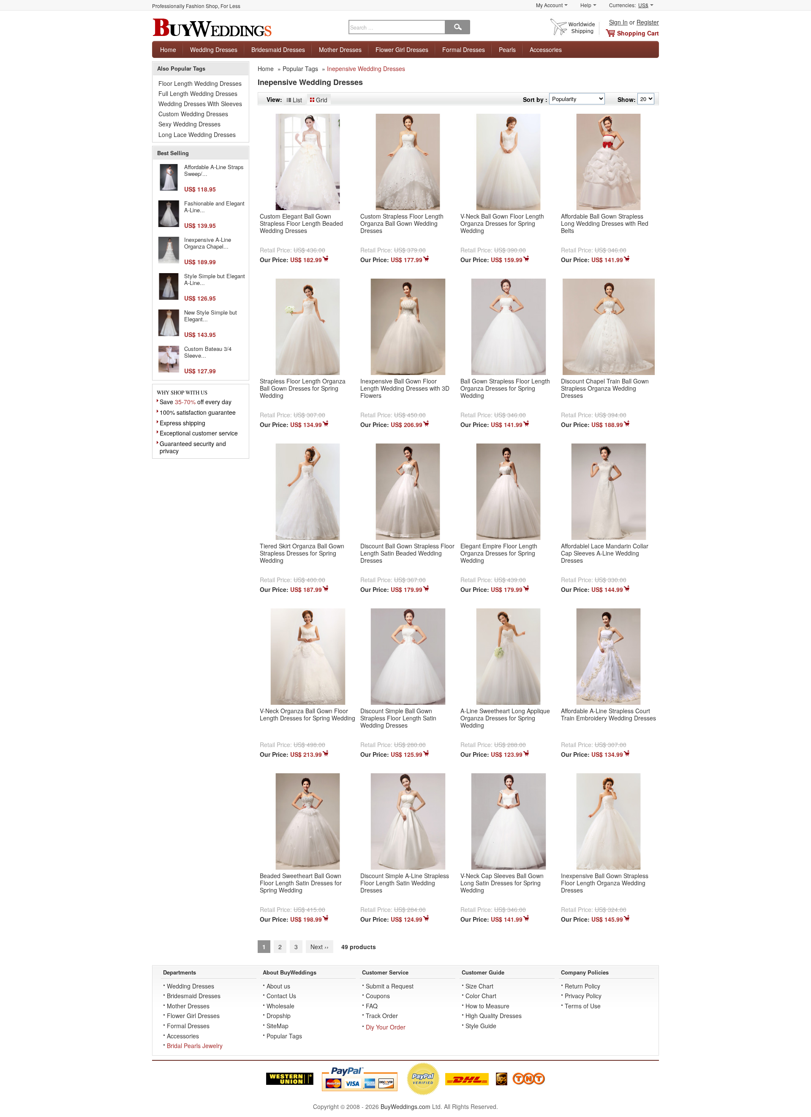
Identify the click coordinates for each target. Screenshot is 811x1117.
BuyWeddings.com (405, 1106)
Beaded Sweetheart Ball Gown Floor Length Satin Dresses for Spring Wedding (301, 882)
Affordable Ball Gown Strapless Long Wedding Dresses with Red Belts (604, 223)
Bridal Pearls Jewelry (195, 1045)
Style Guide (480, 1025)
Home (168, 49)
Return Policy (582, 986)
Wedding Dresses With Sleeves (200, 103)
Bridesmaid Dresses (278, 49)
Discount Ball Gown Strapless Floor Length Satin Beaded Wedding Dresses (407, 553)
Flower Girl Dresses (402, 49)
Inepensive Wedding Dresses (366, 68)
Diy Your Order (386, 1027)
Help (585, 4)
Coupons (378, 995)
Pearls (507, 49)
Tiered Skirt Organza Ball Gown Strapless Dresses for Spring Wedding (302, 553)
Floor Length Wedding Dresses (200, 83)
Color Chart (480, 995)
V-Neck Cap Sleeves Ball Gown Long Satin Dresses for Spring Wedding (502, 882)
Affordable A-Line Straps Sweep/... (214, 170)
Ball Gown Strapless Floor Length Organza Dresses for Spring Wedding (505, 388)
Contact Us (281, 995)
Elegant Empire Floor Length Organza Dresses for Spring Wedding (498, 553)
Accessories (546, 49)
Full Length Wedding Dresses (197, 93)
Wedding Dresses (213, 49)
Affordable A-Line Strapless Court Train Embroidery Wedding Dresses (608, 714)
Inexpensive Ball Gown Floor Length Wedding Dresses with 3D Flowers (404, 388)
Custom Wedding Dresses (193, 114)
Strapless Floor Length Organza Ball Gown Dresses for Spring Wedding (303, 388)
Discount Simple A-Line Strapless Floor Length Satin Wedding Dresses (404, 882)
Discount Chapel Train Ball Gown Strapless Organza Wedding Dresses (605, 388)
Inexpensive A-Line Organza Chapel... (207, 242)
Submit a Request (390, 986)
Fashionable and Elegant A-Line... (214, 206)
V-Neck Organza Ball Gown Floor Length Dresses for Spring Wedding (307, 714)
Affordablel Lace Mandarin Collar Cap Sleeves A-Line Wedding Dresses (604, 553)
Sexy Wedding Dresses (189, 124)
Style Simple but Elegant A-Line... (214, 279)
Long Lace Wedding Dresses (197, 134)
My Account (549, 4)
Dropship (279, 1015)
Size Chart (479, 986)
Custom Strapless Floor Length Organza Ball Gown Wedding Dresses (402, 223)
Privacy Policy (583, 995)
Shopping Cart (638, 33)
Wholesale (280, 1006)
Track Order (382, 1015)
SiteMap (277, 1025)
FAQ (372, 1006)
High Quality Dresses (493, 1015)
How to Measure (487, 1006)
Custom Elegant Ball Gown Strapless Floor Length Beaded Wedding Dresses (301, 223)
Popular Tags (300, 68)
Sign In (618, 22)
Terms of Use (583, 1006)
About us (278, 986)
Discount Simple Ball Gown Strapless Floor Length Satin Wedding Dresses (398, 717)
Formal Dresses (463, 49)
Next (319, 946)
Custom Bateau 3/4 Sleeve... (207, 352)
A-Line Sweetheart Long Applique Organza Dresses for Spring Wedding (505, 717)
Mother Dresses (340, 49)
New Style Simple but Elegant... (210, 315)
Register (648, 22)
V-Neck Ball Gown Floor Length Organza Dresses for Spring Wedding (502, 223)
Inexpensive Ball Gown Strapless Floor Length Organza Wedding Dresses (604, 882)
